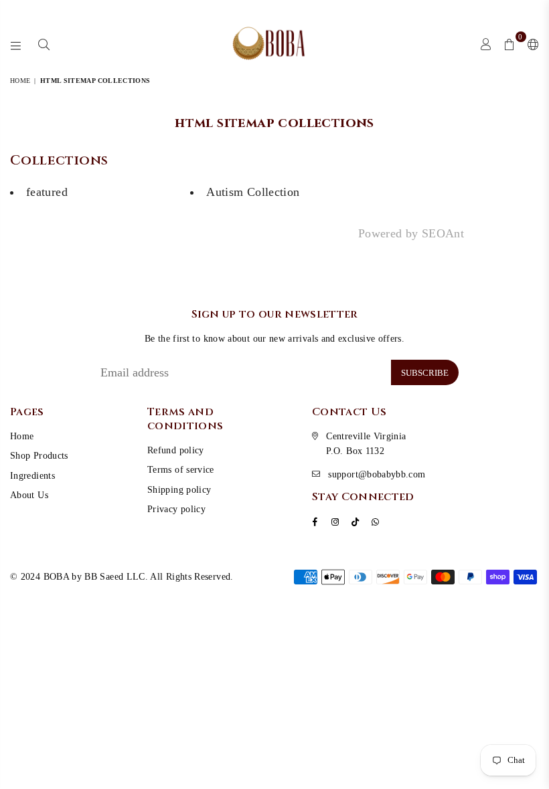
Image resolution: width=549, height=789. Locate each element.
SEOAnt (443, 233)
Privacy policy (176, 509)
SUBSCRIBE (425, 373)
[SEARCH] (44, 43)
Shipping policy (179, 490)
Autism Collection (252, 192)
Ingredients (32, 476)
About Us (29, 495)
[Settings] (530, 43)
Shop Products (39, 456)
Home (20, 80)
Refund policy (175, 450)
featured (47, 192)
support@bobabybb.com (376, 474)
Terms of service (180, 470)
